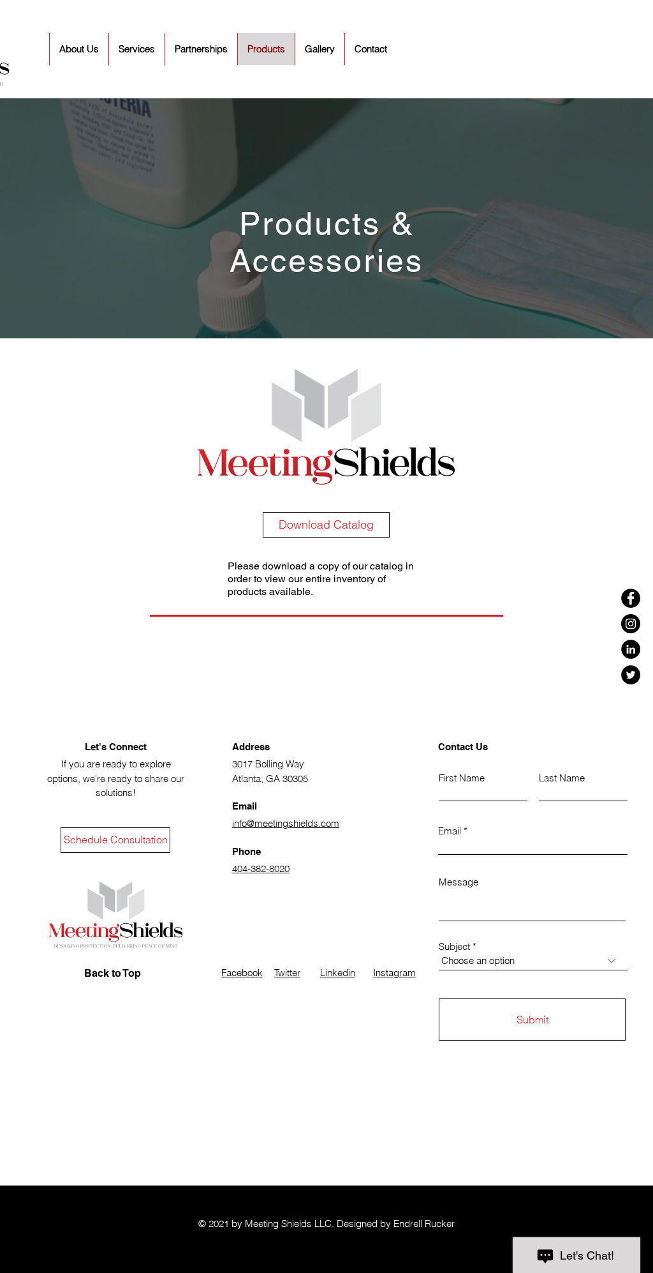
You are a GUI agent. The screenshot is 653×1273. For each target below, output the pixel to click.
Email (449, 831)
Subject (454, 946)
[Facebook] (630, 598)
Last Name (562, 778)
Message (458, 882)
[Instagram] (630, 623)
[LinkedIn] (630, 649)
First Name (462, 778)
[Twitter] (630, 674)
